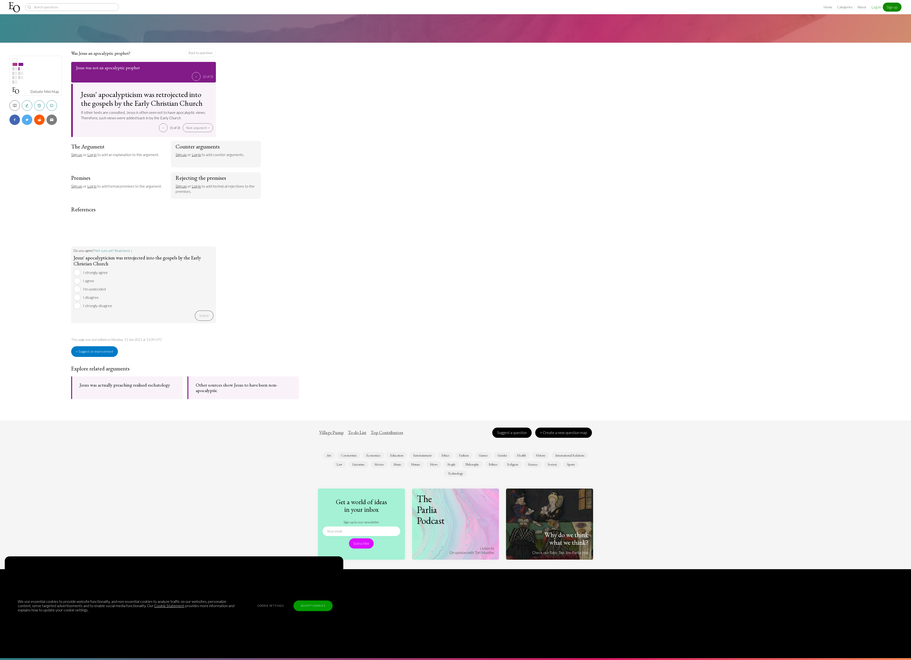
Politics (493, 464)
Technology (455, 473)
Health (521, 455)
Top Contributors (387, 432)
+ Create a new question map (563, 432)
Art (329, 455)
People (451, 464)
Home (828, 7)
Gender (502, 455)
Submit (204, 316)
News (433, 464)
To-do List (357, 432)
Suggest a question (512, 432)
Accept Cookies (313, 605)
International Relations (569, 455)
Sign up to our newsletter (361, 522)
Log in (876, 7)
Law (339, 464)
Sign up (892, 7)
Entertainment (422, 455)
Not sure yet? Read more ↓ (113, 251)
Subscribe (361, 543)
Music (397, 464)
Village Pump (331, 432)
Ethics (445, 455)
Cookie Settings (271, 605)
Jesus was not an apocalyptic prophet (108, 67)
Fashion (464, 455)
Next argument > (198, 128)
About (861, 7)
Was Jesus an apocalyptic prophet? (100, 53)
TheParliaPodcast (431, 510)
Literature (358, 464)
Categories (845, 7)
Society (552, 464)
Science (533, 464)
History (540, 455)
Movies (379, 464)
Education (396, 455)
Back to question (201, 53)
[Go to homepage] (14, 7)
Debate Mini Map (44, 91)
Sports (571, 464)
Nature (415, 464)
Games (483, 455)
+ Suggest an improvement (94, 351)
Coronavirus (348, 455)
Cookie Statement (169, 605)
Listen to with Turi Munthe (472, 550)
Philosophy (472, 464)
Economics (373, 455)
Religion (512, 464)
